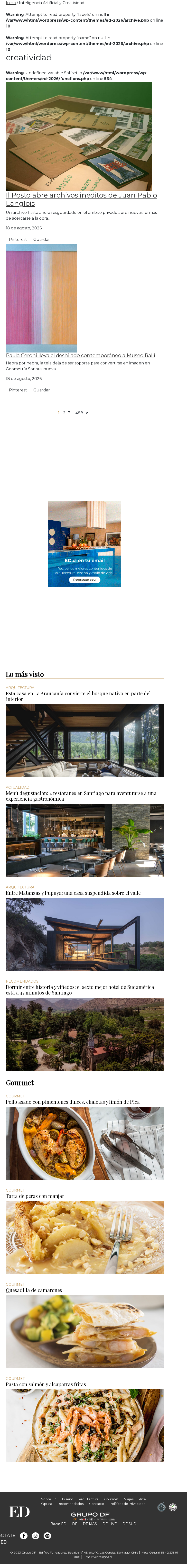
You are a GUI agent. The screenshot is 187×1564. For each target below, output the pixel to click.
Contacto (96, 1504)
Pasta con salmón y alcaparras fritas (46, 1384)
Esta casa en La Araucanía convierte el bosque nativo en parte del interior (78, 696)
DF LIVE (110, 1524)
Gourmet (111, 1499)
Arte (142, 1499)
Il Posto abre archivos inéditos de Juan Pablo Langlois (81, 199)
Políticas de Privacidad (128, 1504)
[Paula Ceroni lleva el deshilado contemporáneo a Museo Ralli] (41, 298)
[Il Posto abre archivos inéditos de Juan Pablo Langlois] (79, 136)
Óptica (46, 1504)
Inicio (11, 2)
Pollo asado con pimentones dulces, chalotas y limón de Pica (73, 1101)
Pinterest (18, 239)
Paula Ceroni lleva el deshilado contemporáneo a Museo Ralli (80, 355)
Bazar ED (58, 1524)
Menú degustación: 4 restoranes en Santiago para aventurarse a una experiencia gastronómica (81, 795)
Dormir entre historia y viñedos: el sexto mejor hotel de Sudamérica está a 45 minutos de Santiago (80, 989)
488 (79, 413)
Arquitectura (89, 1499)
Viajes (128, 1499)
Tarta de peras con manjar (35, 1196)
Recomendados (71, 1504)
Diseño (67, 1499)
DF (74, 1524)
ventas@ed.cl (103, 1557)
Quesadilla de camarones (34, 1290)
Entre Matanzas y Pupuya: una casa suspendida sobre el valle (73, 892)
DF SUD (129, 1524)
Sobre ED (48, 1499)
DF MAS (90, 1524)
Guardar (41, 239)
